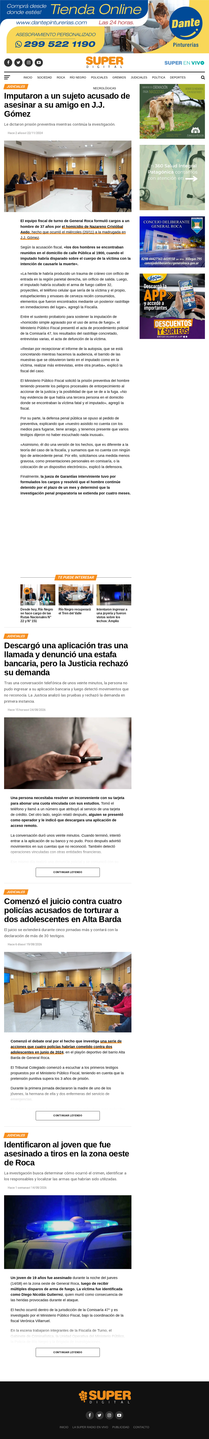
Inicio (27, 77)
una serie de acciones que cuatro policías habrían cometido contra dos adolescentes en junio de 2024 (66, 1046)
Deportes (178, 77)
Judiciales (139, 77)
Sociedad (44, 77)
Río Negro (78, 77)
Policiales (99, 77)
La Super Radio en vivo (90, 1427)
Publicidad (120, 1427)
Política (158, 77)
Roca (61, 77)
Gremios (119, 77)
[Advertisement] (75, 540)
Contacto (141, 1427)
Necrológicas (104, 88)
